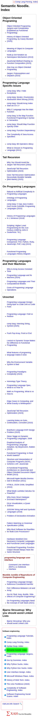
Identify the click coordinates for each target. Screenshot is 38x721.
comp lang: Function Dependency (21, 130)
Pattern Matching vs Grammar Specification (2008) (19, 524)
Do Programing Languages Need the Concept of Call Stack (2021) (21, 602)
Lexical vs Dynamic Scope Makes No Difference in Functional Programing (21, 343)
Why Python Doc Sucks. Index (19, 668)
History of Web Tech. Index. (18, 680)
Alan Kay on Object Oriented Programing (19, 68)
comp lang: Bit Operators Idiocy (20, 144)
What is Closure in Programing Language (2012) (20, 149)
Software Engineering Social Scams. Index (19, 695)
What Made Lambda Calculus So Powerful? (21, 492)
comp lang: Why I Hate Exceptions (16, 92)
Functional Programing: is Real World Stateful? (20, 454)
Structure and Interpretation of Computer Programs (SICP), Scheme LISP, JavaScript (19, 461)
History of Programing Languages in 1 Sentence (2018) (21, 217)
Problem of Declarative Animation (21, 516)
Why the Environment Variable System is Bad (19, 363)
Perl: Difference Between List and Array (21, 589)
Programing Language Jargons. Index (20, 655)
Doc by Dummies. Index (17, 660)
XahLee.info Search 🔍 (12, 704)
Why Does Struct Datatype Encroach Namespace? (18, 498)
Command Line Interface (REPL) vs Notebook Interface (19, 567)
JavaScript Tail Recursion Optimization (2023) (17, 170)
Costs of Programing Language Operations (20, 289)
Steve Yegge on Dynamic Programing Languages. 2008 (19, 437)
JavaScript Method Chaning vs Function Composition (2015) (20, 62)
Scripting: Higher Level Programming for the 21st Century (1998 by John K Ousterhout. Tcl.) (17, 228)
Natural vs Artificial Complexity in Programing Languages (20, 193)
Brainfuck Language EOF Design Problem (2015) (21, 431)
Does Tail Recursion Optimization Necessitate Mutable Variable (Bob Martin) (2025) (21, 177)
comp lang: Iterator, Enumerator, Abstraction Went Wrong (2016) (20, 98)
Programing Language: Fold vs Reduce (20, 315)
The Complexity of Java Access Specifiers (20, 135)
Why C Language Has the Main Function (20, 110)
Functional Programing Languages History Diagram (18, 252)
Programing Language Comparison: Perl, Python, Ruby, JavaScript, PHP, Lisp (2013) (20, 242)
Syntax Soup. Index (15, 646)
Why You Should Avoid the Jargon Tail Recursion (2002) (19, 163)
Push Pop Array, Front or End (19, 333)
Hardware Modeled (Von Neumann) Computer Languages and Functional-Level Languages (21, 541)
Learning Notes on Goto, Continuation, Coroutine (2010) (20, 421)
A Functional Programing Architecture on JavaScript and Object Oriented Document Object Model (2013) (21, 471)
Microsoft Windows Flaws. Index (20, 676)
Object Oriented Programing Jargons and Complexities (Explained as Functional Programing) (19, 29)
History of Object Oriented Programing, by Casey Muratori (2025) (20, 39)
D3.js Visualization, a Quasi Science (18, 504)
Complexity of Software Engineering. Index (16, 689)
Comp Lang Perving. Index (26, 2)
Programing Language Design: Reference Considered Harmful (20, 583)
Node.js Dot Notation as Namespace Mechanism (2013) (20, 56)
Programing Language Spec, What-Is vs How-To (19, 386)
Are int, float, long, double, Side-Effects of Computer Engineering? (21, 595)
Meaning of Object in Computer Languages (20, 49)
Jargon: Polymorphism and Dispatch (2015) (18, 74)
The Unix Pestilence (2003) (18, 684)
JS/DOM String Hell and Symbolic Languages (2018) (21, 510)
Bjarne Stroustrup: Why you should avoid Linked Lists (18, 622)
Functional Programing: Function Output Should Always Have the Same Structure (20, 549)
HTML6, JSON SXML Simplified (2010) (20, 486)
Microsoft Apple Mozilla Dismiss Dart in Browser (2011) (20, 479)
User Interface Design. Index (19, 672)
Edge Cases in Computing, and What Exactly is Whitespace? (20, 402)
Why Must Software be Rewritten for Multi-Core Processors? (21, 530)
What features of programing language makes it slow (19, 353)
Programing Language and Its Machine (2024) (19, 276)
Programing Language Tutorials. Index (20, 637)
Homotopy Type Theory (17, 381)
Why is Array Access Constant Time (19, 270)
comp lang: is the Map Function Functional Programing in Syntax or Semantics (20, 118)
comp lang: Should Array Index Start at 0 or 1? (20, 104)
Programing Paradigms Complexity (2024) (16, 373)
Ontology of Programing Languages (17, 199)
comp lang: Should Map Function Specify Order (21, 125)
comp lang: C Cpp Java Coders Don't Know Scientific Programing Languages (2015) (21, 206)
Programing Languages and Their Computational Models (21, 282)
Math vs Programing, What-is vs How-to (20, 392)
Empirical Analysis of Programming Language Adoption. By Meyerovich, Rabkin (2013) (21, 445)
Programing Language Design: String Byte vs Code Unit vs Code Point (21, 304)
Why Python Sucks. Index (17, 664)
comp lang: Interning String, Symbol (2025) (18, 325)
